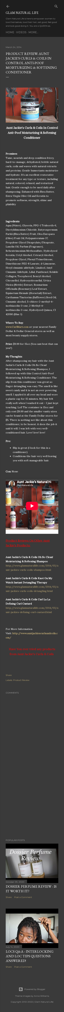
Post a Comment (23, 897)
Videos (21, 32)
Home (10, 32)
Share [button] (9, 675)
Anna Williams (41, 996)
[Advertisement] (32, 808)
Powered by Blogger (34, 989)
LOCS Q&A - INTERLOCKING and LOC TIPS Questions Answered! (30, 956)
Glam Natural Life (22, 13)
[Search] (56, 5)
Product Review (21, 680)
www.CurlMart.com (17, 326)
